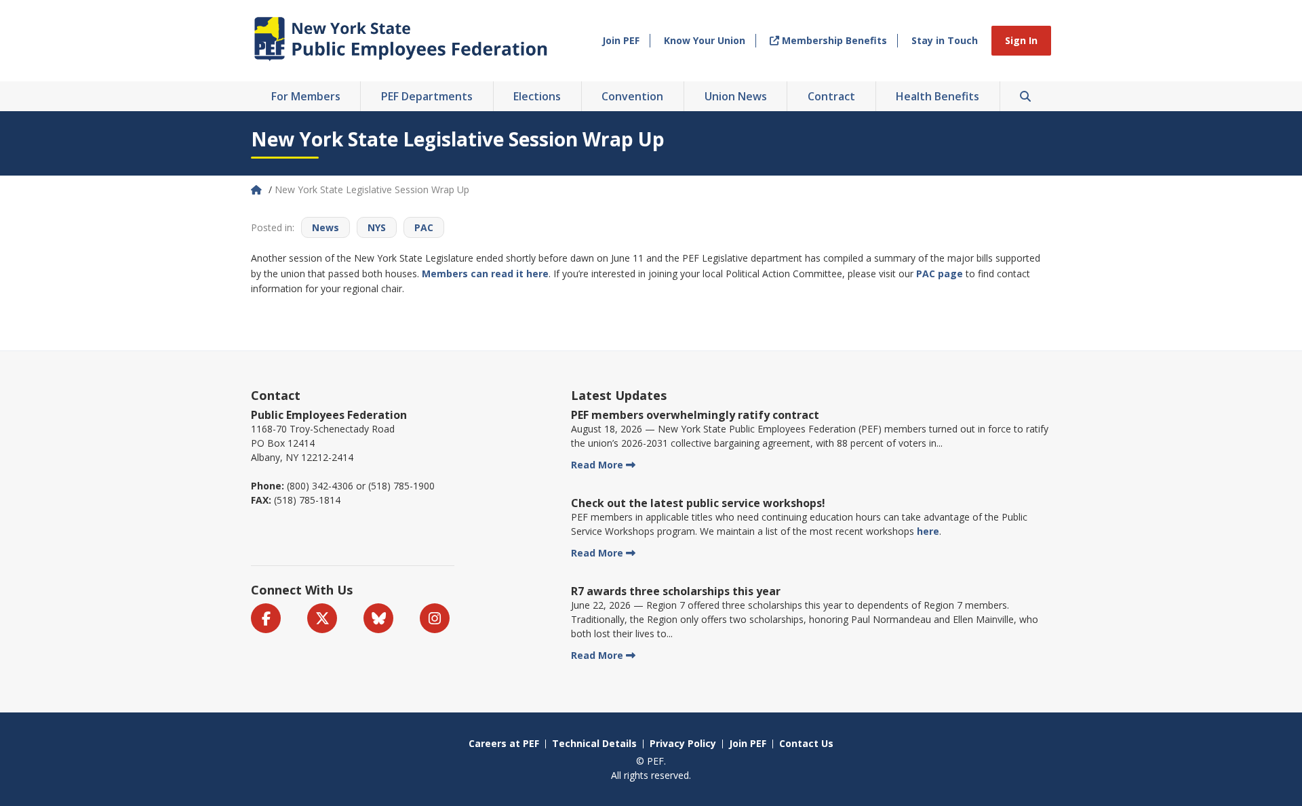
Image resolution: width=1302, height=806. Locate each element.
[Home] (257, 189)
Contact (275, 395)
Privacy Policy (683, 743)
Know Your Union (704, 40)
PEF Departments (427, 96)
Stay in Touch (944, 40)
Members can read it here (485, 273)
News (325, 227)
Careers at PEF (504, 743)
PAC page (939, 273)
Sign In (1021, 40)
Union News (736, 96)
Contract (831, 96)
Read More (597, 464)
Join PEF (620, 40)
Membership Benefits (833, 40)
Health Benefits (937, 96)
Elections (537, 96)
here (928, 531)
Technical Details (594, 743)
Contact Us (806, 743)
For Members (305, 96)
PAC (423, 227)
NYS (377, 227)
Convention (632, 96)
